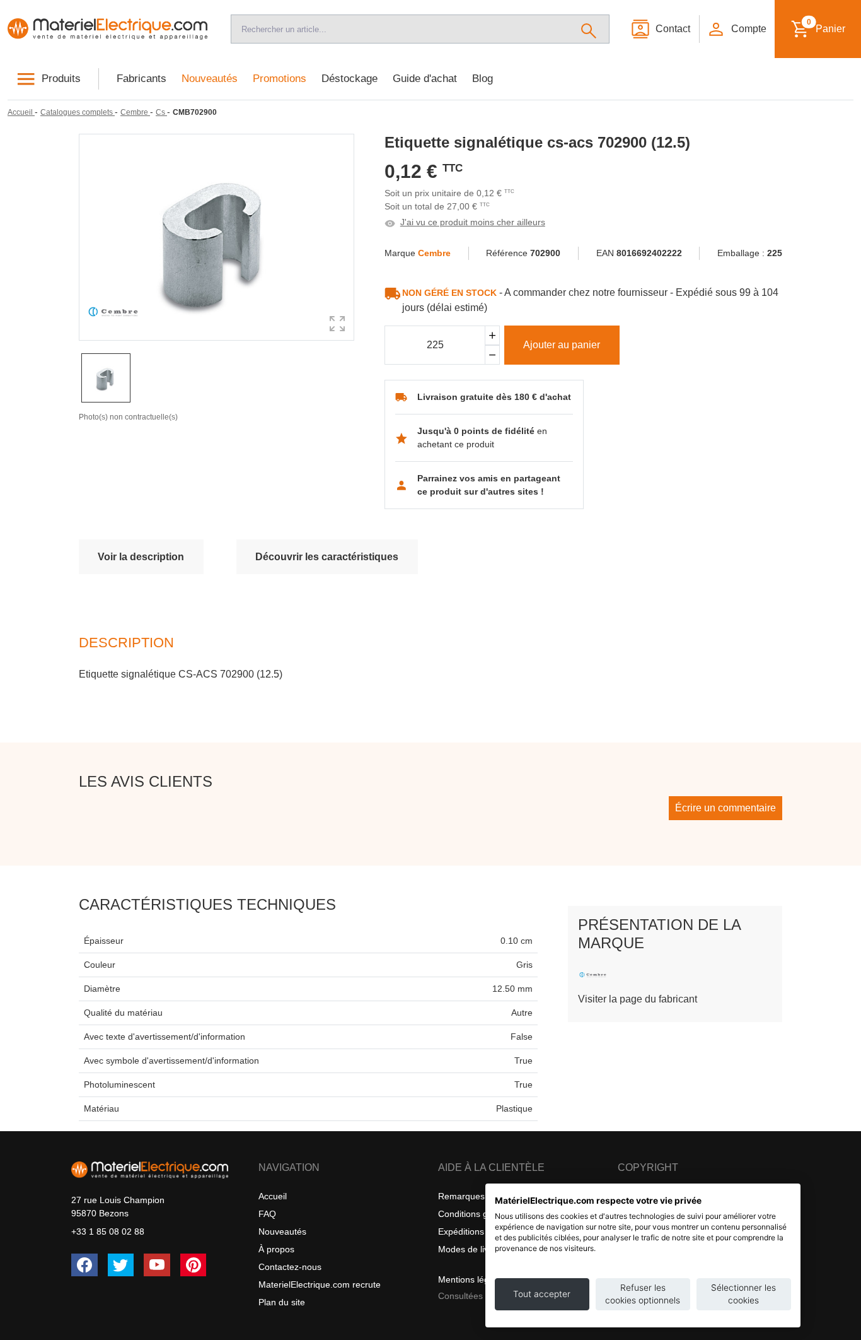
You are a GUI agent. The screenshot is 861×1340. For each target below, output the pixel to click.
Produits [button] (61, 79)
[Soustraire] (492, 355)
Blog (482, 79)
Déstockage (349, 79)
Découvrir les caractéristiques (326, 556)
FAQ (267, 1214)
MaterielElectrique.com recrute (319, 1284)
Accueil (272, 1196)
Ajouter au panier (561, 344)
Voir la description (141, 556)
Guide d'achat (425, 79)
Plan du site (281, 1302)
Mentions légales (472, 1279)
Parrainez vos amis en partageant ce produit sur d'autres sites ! (488, 485)
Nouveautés (210, 79)
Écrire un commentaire (725, 807)
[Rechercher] (589, 29)
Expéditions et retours (481, 1231)
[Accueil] (108, 29)
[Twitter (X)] (121, 1265)
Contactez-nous (289, 1267)
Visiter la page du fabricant (637, 999)
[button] (736, 29)
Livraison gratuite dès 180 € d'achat (494, 397)
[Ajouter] (492, 335)
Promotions (279, 79)
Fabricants (141, 79)
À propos (276, 1249)
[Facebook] (84, 1265)
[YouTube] (157, 1265)
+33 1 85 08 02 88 (107, 1231)
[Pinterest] (193, 1265)
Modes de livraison (475, 1249)
